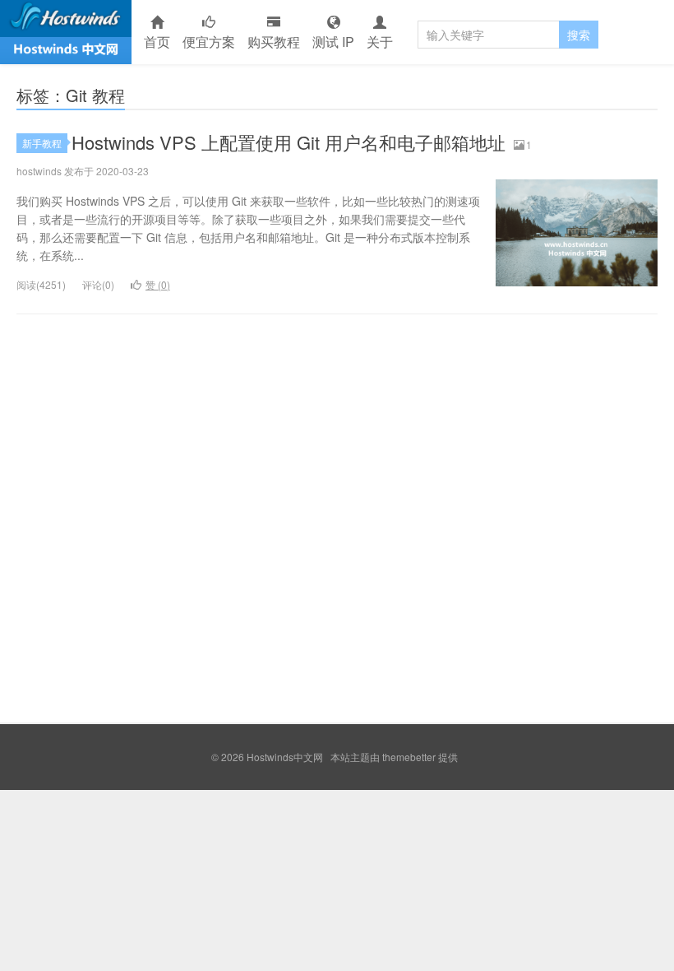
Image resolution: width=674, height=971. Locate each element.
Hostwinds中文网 (66, 32)
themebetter (409, 757)
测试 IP (333, 41)
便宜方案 (208, 41)
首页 (157, 41)
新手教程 (42, 143)
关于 (380, 41)
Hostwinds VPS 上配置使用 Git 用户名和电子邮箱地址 (288, 142)
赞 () (157, 284)
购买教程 (273, 41)
